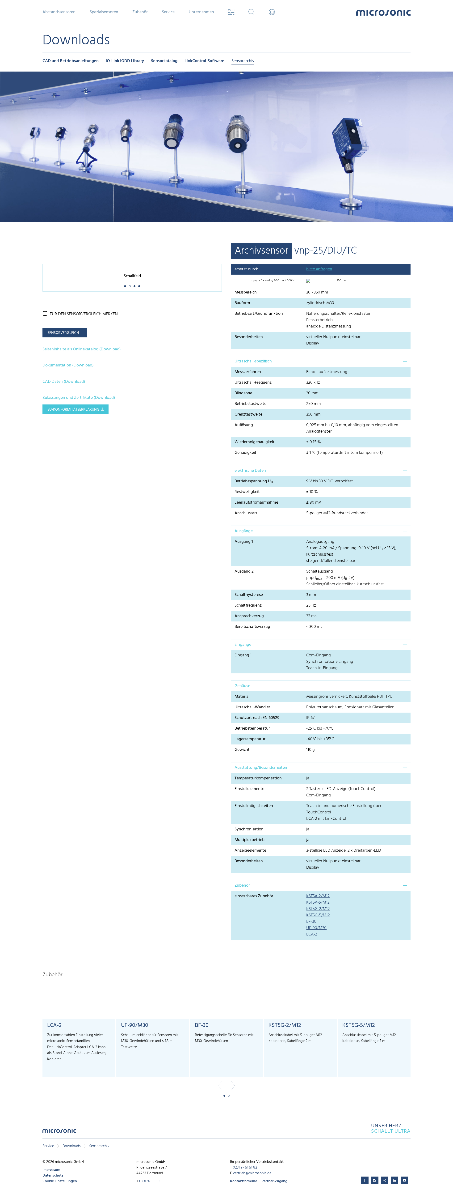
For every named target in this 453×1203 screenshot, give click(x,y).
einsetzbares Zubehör (254, 896)
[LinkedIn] (394, 1180)
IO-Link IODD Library (125, 61)
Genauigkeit (245, 452)
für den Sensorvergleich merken (84, 314)
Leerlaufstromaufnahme (256, 502)
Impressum (51, 1170)
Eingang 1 (243, 655)
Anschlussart (246, 513)
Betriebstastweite (250, 403)
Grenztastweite (248, 414)
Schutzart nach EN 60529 (257, 717)
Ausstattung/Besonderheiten (261, 768)
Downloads (72, 1146)
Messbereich (246, 292)
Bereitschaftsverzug (252, 626)
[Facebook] (365, 1180)
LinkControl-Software (204, 61)
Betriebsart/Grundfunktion (259, 313)
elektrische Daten (250, 471)
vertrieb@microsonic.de (252, 1173)
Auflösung (244, 425)
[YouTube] (404, 1180)
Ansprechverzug (249, 616)
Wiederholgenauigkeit (255, 442)
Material (242, 696)
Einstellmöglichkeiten (254, 806)
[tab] (321, 361)
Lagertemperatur (250, 739)
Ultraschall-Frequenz (253, 382)
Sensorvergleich (63, 333)
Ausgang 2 (244, 571)
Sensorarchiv (242, 61)
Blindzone (243, 393)
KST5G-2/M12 (318, 908)
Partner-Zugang (274, 1181)
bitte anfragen (319, 269)
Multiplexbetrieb (249, 840)
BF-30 (311, 921)
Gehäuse (242, 686)
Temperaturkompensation (258, 778)
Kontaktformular (243, 1181)
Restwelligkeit (247, 492)
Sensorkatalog (164, 61)
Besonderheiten (249, 337)
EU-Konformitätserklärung (73, 410)
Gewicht (242, 749)
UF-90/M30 (316, 928)
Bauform (242, 303)
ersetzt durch (246, 269)
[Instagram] (374, 1180)
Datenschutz (52, 1176)
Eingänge (243, 645)
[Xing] (384, 1180)
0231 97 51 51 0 (150, 1181)
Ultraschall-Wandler (252, 707)
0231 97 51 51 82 (245, 1168)
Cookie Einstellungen (59, 1181)
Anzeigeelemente (250, 850)
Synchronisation (249, 829)
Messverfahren (248, 372)
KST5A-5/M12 (318, 902)
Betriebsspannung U (254, 481)
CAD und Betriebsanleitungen (70, 61)
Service (48, 1146)
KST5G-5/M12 (318, 915)
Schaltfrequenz (248, 605)
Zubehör (242, 885)
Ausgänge (244, 531)
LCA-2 (311, 934)
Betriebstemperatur (252, 728)
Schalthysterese (249, 594)
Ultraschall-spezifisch (253, 361)
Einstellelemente (249, 789)
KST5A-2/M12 (318, 896)
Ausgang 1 (244, 541)
